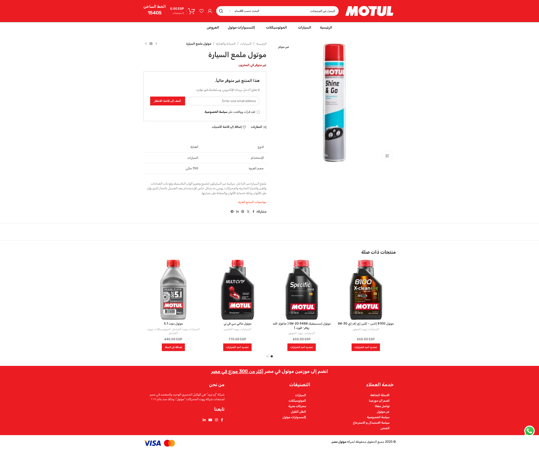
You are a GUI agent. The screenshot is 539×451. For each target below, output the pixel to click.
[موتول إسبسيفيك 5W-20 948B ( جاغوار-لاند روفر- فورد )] (302, 290)
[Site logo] (369, 11)
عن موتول (383, 411)
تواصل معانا (382, 406)
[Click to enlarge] (387, 156)
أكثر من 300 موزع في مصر (237, 371)
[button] (173, 347)
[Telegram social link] (232, 212)
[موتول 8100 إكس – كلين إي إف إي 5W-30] (366, 290)
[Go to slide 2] (267, 356)
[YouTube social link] (210, 420)
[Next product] (145, 43)
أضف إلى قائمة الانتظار (167, 100)
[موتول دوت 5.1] (173, 290)
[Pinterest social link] (242, 212)
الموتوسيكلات (162, 329)
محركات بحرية (297, 406)
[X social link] (248, 212)
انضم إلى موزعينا (379, 400)
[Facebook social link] (253, 212)
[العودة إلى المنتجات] (151, 43)
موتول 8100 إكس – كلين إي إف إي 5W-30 (366, 323)
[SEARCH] (221, 11)
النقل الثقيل (298, 411)
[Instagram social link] (216, 420)
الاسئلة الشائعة (379, 395)
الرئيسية (261, 44)
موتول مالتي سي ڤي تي (237, 323)
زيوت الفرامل (180, 329)
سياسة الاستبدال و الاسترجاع (371, 422)
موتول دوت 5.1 (173, 323)
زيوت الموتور (360, 329)
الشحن (384, 428)
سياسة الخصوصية (216, 112)
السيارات (245, 44)
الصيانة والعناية (226, 44)
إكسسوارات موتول (294, 417)
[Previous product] (156, 43)
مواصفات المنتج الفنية (252, 202)
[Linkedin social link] (237, 212)
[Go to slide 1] (272, 356)
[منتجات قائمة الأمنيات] (201, 11)
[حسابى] (210, 11)
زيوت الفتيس (231, 329)
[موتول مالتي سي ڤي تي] (237, 290)
